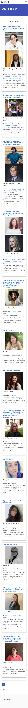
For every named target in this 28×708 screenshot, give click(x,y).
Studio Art (11, 192)
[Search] (3, 684)
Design (14, 355)
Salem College (7, 699)
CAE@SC (5, 2)
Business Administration (14, 78)
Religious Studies (16, 569)
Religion (5, 570)
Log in (4, 689)
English (14, 311)
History (19, 666)
